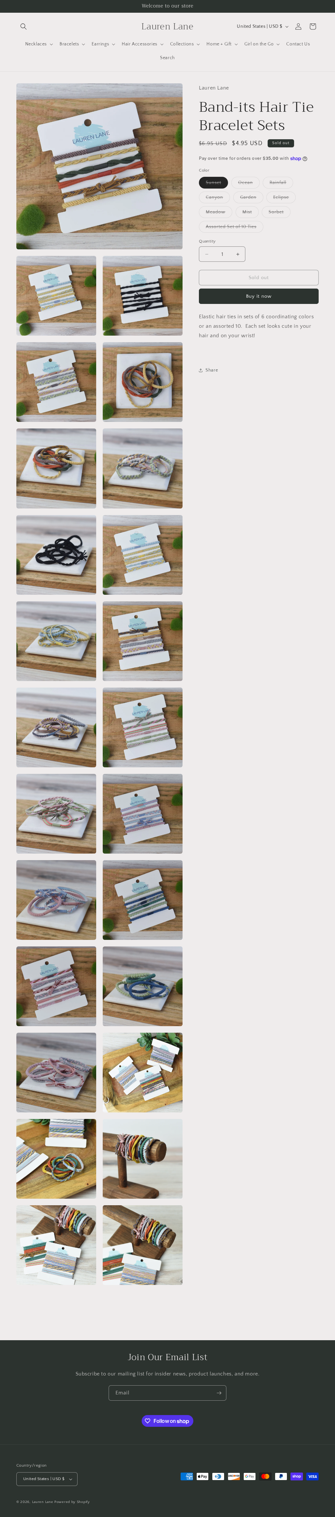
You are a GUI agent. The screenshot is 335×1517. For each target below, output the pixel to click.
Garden (251, 198)
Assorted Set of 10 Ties (234, 228)
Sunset (217, 184)
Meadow (219, 213)
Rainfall (281, 184)
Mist (250, 213)
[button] (23, 26)
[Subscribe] (219, 1393)
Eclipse (284, 198)
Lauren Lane (43, 1502)
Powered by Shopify (72, 1502)
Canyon (218, 198)
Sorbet (280, 213)
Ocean (249, 184)
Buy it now (259, 296)
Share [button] (211, 370)
